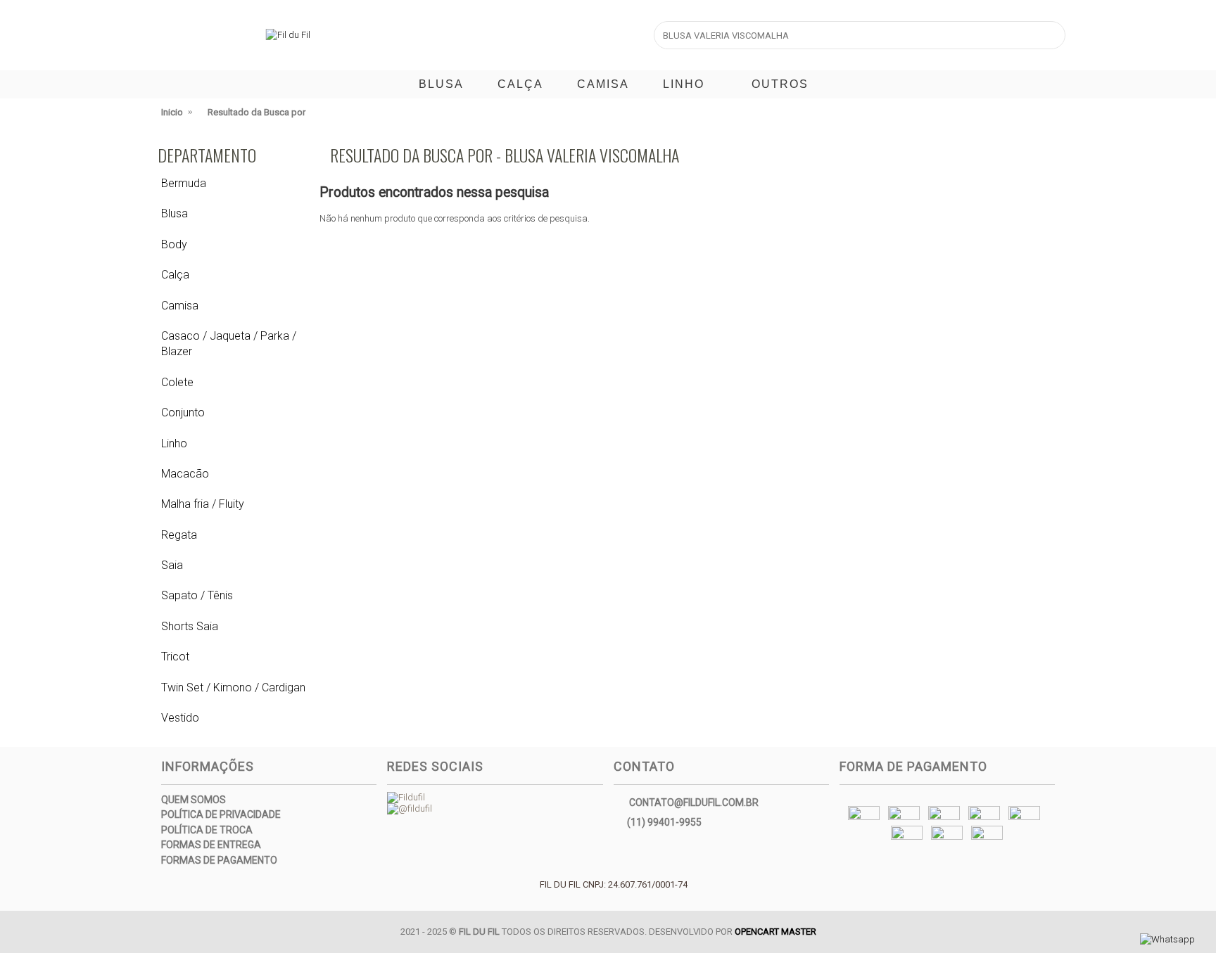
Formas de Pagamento (219, 860)
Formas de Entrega (211, 844)
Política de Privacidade (221, 814)
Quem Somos (193, 799)
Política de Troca (207, 830)
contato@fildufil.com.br (694, 801)
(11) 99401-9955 (664, 821)
